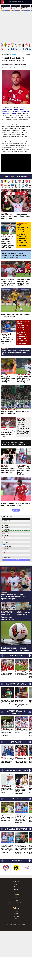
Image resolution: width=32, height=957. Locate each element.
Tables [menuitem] (21, 2)
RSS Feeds (16, 916)
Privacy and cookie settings (16, 902)
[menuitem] (3, 2)
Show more (16, 510)
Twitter (16, 911)
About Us (16, 884)
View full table (16, 560)
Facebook (16, 913)
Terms (16, 897)
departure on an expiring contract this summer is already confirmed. (14, 109)
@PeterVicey (13, 54)
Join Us (16, 889)
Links (16, 918)
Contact (16, 887)
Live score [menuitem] (12, 2)
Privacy (16, 900)
